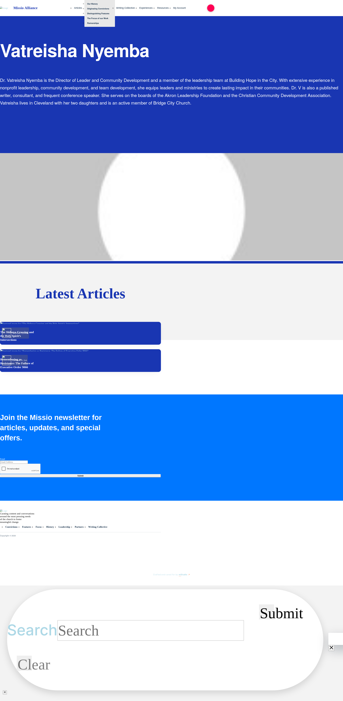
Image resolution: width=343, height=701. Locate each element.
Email (2, 459)
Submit (80, 476)
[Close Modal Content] (5, 692)
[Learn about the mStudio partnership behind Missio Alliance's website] (150, 581)
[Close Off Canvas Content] (331, 648)
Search (32, 630)
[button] (210, 8)
